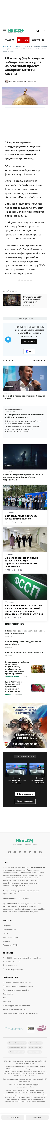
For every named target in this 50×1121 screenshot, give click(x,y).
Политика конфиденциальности (17, 982)
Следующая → (37, 1117)
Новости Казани (35, 1043)
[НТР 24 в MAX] (9, 852)
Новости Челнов (35, 1047)
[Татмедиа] (14, 1029)
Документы (7, 1002)
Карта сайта (8, 994)
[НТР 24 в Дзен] (40, 852)
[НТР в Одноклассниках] (25, 852)
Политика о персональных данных (18, 986)
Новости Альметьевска (17, 1047)
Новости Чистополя (16, 1052)
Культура (6, 941)
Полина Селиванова (17, 81)
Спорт (5, 933)
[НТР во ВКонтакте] (20, 852)
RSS (4, 998)
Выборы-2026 (39, 40)
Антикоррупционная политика (16, 1006)
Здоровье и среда (10, 937)
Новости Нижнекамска (17, 1043)
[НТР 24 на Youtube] (14, 852)
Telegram (31, 341)
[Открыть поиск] (38, 31)
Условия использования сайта (16, 990)
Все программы (26, 801)
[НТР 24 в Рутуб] (35, 852)
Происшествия (9, 930)
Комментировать (24, 319)
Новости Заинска (34, 1052)
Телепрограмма (25, 794)
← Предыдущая (13, 1117)
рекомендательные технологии (17, 1092)
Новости (13, 46)
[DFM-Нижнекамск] (30, 1029)
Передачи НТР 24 (10, 945)
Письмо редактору (14, 969)
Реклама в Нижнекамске (14, 1009)
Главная (9, 40)
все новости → (39, 361)
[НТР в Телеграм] (30, 852)
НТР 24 (5, 46)
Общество (22, 46)
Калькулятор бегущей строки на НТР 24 (20, 1013)
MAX (31, 351)
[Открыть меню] (4, 30)
